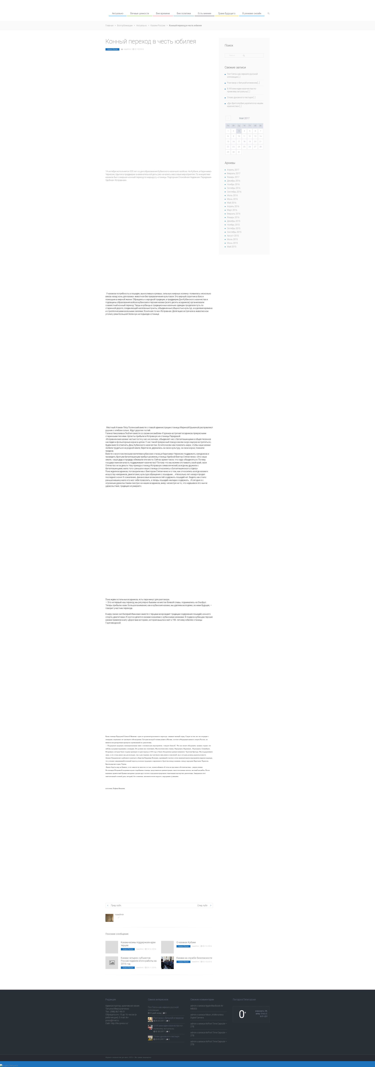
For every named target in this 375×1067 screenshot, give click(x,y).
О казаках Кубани (186, 942)
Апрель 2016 (233, 206)
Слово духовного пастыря (240, 97)
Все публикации (125, 25)
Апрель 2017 (233, 170)
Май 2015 (231, 247)
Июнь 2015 (232, 243)
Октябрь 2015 (233, 228)
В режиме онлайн (251, 13)
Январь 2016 (233, 217)
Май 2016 (231, 203)
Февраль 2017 (233, 173)
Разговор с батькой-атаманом (242, 83)
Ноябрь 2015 (233, 225)
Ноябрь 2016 (233, 184)
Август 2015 (233, 236)
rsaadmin (127, 49)
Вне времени (163, 13)
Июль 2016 (232, 195)
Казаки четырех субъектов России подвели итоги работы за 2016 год (138, 961)
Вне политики (184, 13)
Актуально (117, 13)
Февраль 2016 (233, 214)
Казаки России (158, 25)
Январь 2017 (233, 177)
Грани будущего (226, 13)
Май (244, 118)
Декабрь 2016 (233, 181)
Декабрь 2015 (233, 221)
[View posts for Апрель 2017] (228, 118)
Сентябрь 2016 (234, 192)
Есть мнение (204, 13)
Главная (109, 25)
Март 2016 (232, 210)
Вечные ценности (139, 13)
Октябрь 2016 (233, 188)
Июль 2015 (232, 239)
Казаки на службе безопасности (194, 958)
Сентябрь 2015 (234, 232)
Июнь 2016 (232, 199)
